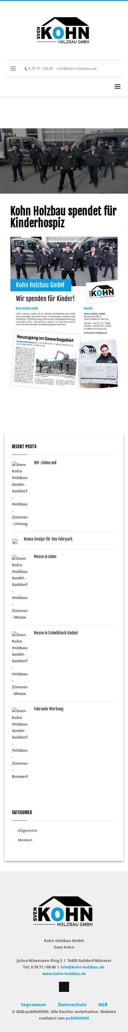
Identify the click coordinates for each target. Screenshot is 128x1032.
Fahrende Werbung (48, 709)
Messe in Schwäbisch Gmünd (56, 632)
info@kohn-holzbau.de (77, 68)
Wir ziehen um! (45, 462)
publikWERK (77, 1018)
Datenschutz (73, 1004)
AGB (102, 1004)
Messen (25, 840)
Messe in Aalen (45, 556)
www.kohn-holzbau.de (64, 973)
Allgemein (28, 830)
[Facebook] (107, 68)
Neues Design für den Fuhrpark (48, 539)
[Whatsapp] (116, 68)
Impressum (33, 1004)
